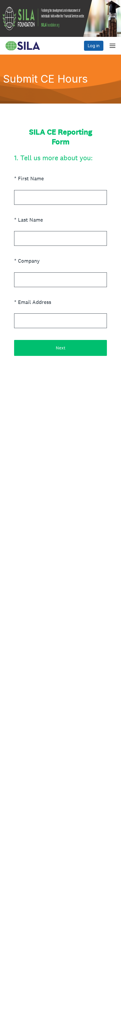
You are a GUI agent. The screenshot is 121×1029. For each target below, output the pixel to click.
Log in (94, 45)
